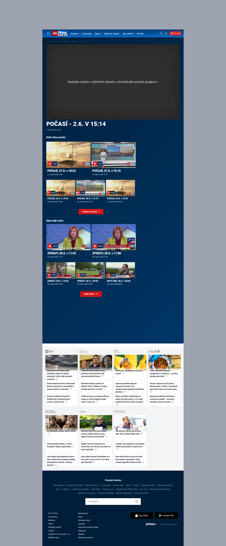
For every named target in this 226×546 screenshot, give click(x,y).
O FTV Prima (53, 513)
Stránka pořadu (90, 211)
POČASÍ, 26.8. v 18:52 (57, 198)
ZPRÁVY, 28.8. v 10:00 (57, 281)
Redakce (81, 534)
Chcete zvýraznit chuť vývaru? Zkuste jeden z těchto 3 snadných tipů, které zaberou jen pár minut (163, 386)
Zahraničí (87, 34)
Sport (98, 34)
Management (83, 513)
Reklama (51, 520)
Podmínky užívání (54, 527)
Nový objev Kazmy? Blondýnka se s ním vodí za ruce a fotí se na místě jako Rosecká (95, 459)
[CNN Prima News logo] (59, 33)
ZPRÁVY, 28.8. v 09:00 (87, 281)
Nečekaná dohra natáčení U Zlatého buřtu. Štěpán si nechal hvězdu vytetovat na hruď (94, 386)
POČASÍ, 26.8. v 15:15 (87, 198)
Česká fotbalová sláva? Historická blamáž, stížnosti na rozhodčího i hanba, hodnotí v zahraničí (61, 386)
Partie (128, 485)
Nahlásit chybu (53, 538)
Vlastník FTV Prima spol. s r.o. (59, 534)
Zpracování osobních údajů (88, 527)
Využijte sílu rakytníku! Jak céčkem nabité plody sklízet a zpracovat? (130, 445)
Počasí (140, 34)
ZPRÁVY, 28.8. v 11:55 (61, 253)
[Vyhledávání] (161, 33)
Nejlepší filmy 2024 (75, 485)
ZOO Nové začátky (165, 485)
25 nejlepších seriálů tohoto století (61, 431)
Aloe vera (143, 489)
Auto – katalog (62, 489)
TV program (106, 485)
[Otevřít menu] (48, 33)
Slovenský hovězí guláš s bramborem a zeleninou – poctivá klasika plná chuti (164, 373)
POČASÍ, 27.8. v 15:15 (106, 170)
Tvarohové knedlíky (105, 493)
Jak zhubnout (59, 485)
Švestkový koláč (141, 493)
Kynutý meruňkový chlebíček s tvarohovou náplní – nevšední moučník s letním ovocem (162, 399)
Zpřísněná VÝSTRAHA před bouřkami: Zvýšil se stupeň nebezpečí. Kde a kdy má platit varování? (59, 375)
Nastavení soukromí (85, 538)
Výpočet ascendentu (86, 493)
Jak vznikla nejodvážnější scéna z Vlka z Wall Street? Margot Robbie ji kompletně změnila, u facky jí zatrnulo (61, 461)
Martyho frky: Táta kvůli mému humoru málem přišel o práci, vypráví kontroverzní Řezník (93, 434)
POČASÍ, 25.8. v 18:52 (117, 198)
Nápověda (82, 531)
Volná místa (52, 517)
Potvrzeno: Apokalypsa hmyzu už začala (129, 372)
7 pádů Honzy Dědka (80, 489)
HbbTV (50, 524)
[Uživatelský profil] (166, 33)
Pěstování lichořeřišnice (159, 489)
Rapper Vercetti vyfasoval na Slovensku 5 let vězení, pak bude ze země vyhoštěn (95, 447)
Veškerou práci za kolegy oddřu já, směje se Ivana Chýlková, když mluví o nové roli (95, 399)
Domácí (75, 34)
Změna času (118, 485)
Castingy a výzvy (84, 520)
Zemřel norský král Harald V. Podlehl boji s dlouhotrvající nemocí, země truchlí (58, 399)
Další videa (89, 294)
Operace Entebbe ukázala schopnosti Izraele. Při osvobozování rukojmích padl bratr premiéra (129, 387)
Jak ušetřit (128, 34)
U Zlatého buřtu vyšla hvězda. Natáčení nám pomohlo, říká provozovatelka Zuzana (93, 373)
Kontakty (81, 524)
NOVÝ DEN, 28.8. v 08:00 (118, 281)
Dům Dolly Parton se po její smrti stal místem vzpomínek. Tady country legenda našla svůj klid (128, 459)
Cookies (51, 531)
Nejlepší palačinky (124, 493)
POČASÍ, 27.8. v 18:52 (61, 170)
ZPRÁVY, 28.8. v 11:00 (106, 253)
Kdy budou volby (148, 485)
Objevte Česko (111, 34)
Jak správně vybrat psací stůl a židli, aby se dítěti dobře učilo (128, 432)
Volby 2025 (95, 489)
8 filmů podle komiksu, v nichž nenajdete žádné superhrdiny (59, 445)
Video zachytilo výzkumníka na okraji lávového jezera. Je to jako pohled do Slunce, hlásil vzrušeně (129, 399)
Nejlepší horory (92, 485)
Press (80, 517)
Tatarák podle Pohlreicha (126, 489)
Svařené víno (107, 489)
